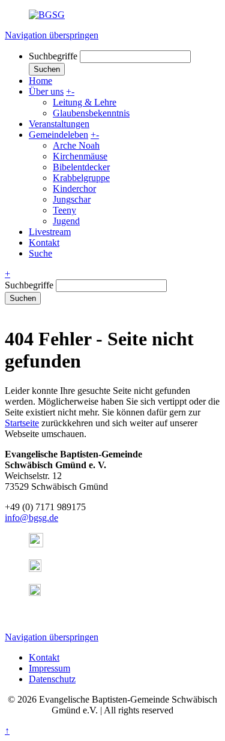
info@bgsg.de (31, 518)
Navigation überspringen (51, 35)
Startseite (22, 423)
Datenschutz (52, 679)
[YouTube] (35, 569)
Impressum (49, 668)
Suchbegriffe (53, 56)
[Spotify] (35, 593)
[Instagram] (36, 544)
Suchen (23, 298)
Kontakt (44, 657)
